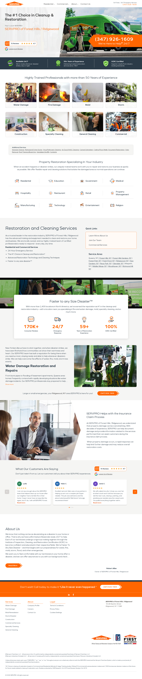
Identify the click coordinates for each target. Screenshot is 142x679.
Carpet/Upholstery (86, 150)
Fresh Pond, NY (108, 261)
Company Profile (33, 605)
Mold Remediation (11, 612)
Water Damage (11, 605)
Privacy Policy (54, 609)
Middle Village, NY (100, 266)
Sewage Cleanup (18, 150)
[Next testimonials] (135, 492)
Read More (13, 565)
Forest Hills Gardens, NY (122, 258)
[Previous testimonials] (7, 492)
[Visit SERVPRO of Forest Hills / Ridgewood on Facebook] (73, 595)
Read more (21, 503)
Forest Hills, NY (105, 258)
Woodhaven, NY (114, 266)
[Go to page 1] (69, 507)
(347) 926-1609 (130, 4)
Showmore (9, 384)
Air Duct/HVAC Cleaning (70, 150)
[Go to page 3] (72, 507)
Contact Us (85, 4)
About (74, 4)
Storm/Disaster (10, 616)
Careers (30, 609)
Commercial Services (98, 245)
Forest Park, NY (95, 261)
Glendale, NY (118, 264)
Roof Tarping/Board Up (27, 152)
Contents (53, 152)
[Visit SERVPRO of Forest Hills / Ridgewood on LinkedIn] (69, 595)
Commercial (62, 4)
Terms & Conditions (56, 605)
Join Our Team (95, 240)
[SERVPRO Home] (14, 3)
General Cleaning (11, 630)
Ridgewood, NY (122, 261)
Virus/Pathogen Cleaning (52, 150)
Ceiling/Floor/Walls (101, 150)
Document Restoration (116, 150)
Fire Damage (10, 609)
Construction (9, 619)
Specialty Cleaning (12, 626)
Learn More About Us (98, 235)
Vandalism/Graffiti (43, 152)
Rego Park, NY (106, 264)
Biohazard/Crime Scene (33, 150)
